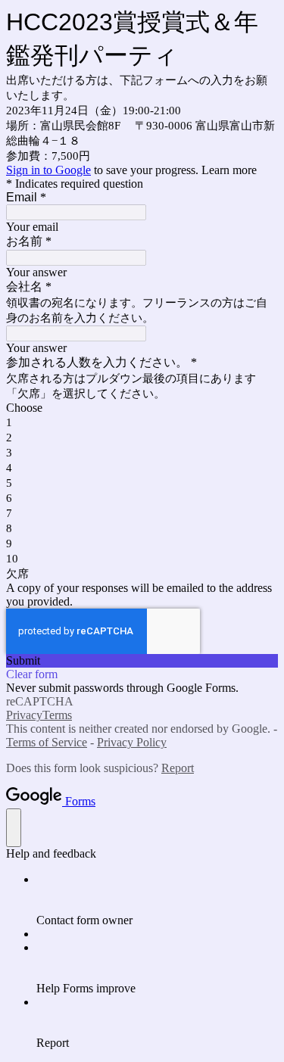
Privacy (24, 715)
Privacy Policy (132, 742)
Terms (57, 715)
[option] (142, 408)
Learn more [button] (229, 170)
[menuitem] (157, 900)
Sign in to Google (48, 170)
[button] (142, 661)
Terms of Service (46, 742)
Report (177, 767)
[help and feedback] (13, 827)
